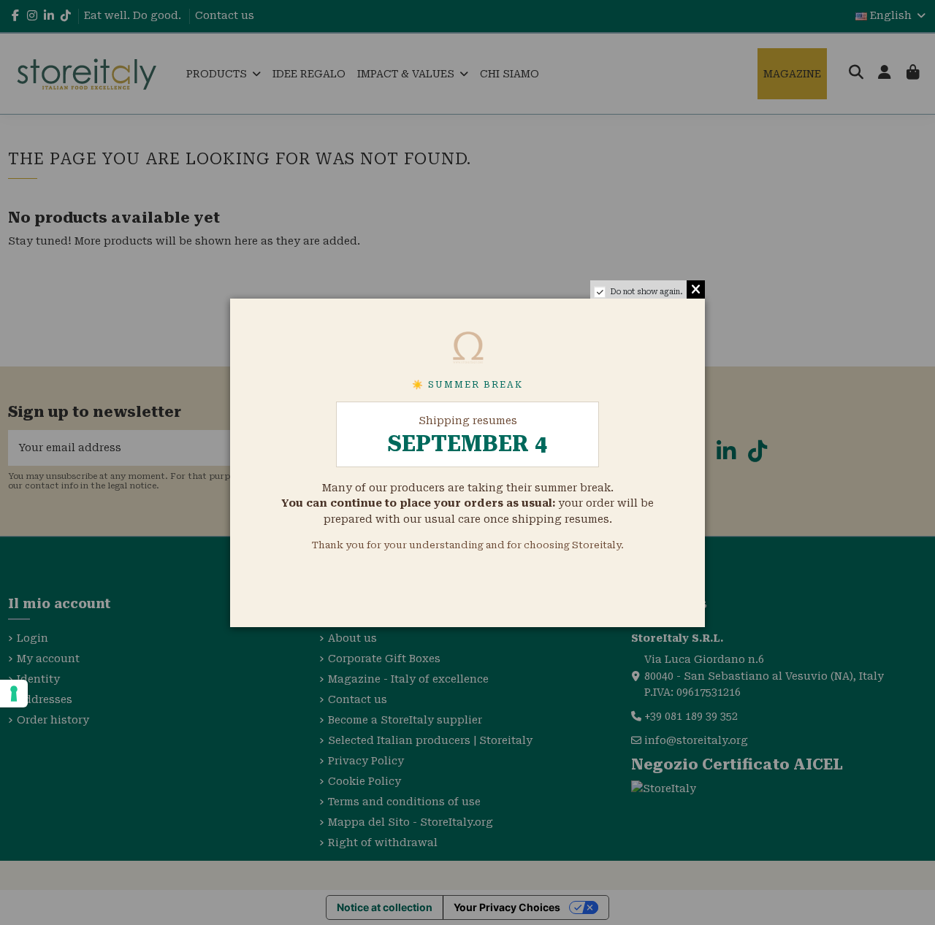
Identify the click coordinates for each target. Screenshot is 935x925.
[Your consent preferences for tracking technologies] (14, 693)
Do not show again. (646, 292)
